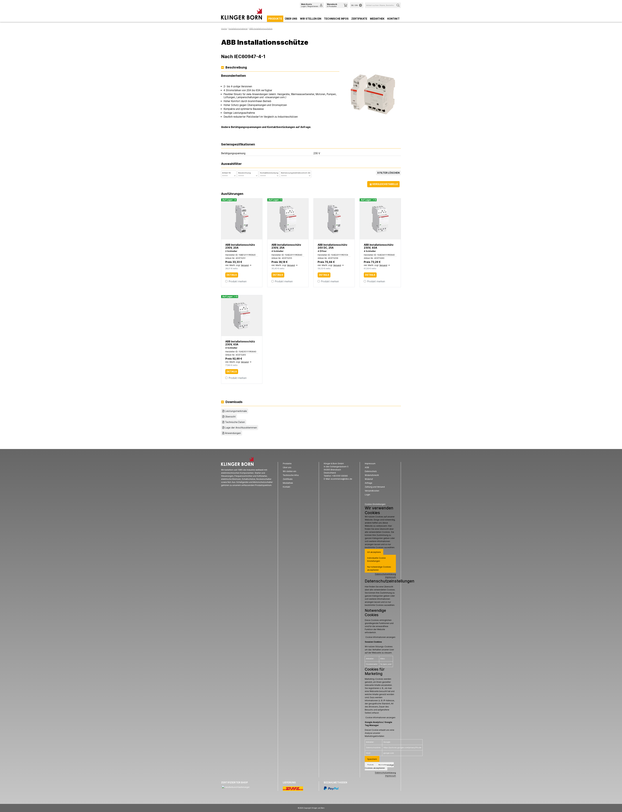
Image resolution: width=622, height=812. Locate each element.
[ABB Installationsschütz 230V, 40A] (380, 218)
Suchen (398, 5)
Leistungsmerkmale (236, 411)
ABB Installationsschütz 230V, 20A (240, 246)
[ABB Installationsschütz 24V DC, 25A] (334, 218)
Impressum (390, 577)
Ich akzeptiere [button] (374, 552)
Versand (245, 265)
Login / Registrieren (309, 5)
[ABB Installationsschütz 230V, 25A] (287, 218)
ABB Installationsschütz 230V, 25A (286, 246)
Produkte (275, 18)
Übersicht (230, 416)
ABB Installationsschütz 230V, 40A (378, 246)
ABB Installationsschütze (260, 28)
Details (232, 274)
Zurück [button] (370, 765)
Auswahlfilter (231, 164)
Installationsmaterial (238, 28)
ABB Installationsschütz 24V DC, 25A (332, 246)
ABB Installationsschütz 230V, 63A (240, 343)
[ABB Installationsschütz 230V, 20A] (241, 218)
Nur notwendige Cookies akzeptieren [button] (379, 568)
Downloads (233, 402)
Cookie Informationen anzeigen (380, 637)
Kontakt (393, 18)
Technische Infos (336, 18)
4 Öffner (322, 251)
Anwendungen (233, 433)
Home (224, 28)
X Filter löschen (388, 172)
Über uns (291, 18)
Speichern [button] (372, 759)
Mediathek (377, 18)
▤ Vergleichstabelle (384, 184)
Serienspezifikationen (238, 144)
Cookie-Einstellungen (375, 504)
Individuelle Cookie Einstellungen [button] (376, 559)
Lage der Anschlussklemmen (241, 427)
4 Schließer (277, 251)
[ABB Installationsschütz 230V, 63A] (241, 315)
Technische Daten (235, 422)
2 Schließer (231, 251)
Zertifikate (359, 18)
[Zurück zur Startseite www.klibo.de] (241, 15)
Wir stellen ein (310, 18)
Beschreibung (236, 67)
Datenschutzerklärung (385, 574)
